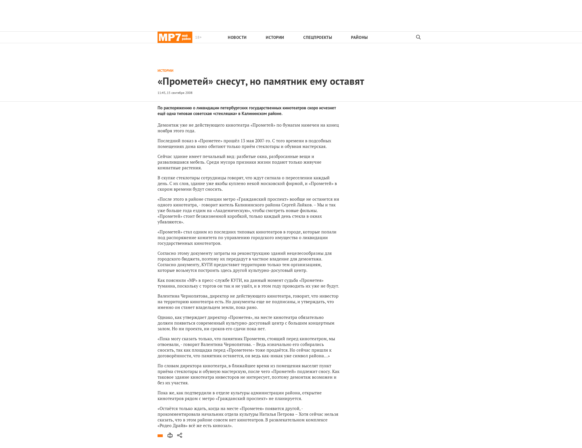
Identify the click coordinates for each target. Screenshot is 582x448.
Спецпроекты (317, 37)
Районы (359, 37)
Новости (237, 37)
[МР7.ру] (175, 37)
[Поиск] (418, 37)
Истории (275, 37)
